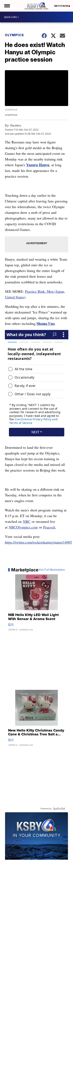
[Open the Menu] (7, 6)
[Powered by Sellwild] (59, 808)
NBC (26, 521)
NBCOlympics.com (23, 527)
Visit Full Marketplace (51, 569)
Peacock (49, 527)
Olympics (14, 35)
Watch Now (61, 6)
